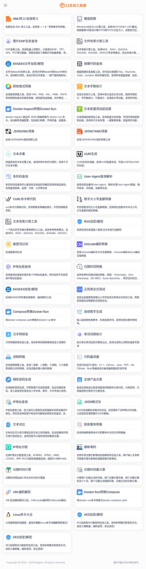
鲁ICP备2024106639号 (126, 562)
